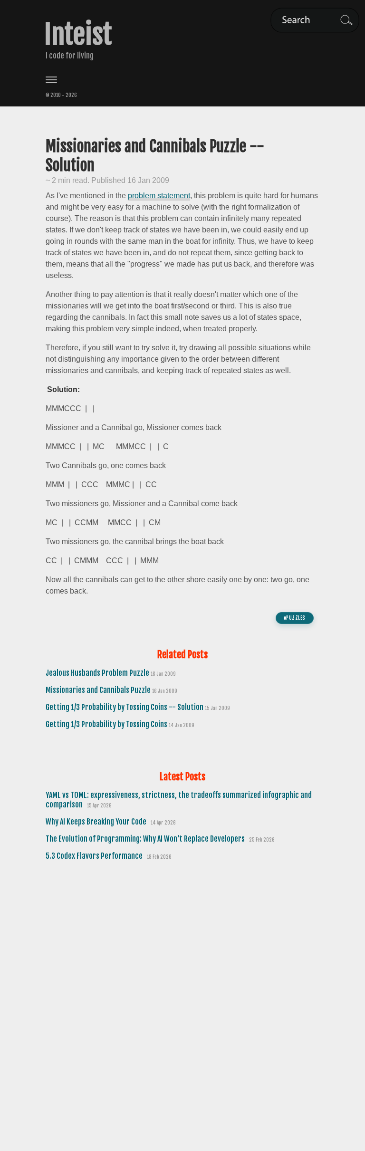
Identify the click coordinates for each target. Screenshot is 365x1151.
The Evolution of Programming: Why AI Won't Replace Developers (146, 839)
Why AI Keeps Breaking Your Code (97, 821)
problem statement (159, 196)
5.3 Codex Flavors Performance (95, 856)
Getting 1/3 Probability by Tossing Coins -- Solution (125, 707)
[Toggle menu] (182, 80)
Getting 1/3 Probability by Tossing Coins (107, 724)
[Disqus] (182, 998)
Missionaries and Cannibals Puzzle (99, 690)
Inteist (78, 34)
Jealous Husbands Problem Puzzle (98, 673)
